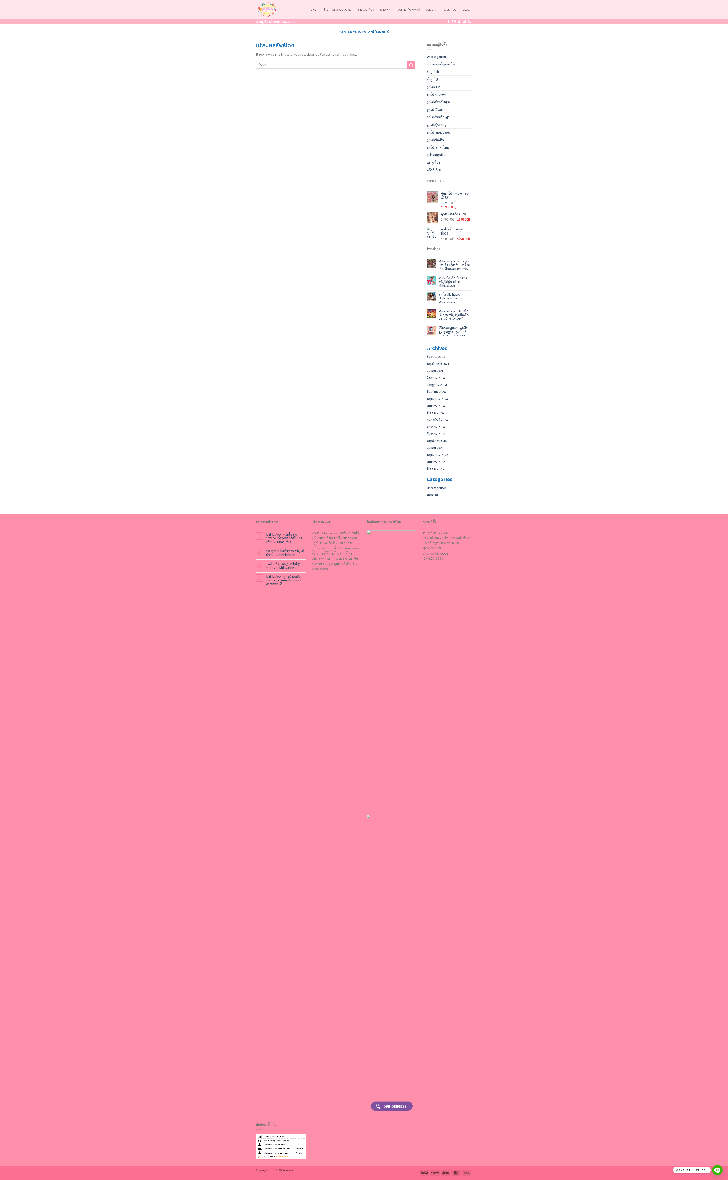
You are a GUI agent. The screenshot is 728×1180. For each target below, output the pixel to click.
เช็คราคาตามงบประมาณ (337, 9)
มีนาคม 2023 (435, 469)
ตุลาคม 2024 (435, 370)
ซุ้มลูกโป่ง (433, 79)
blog (466, 9)
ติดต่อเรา (431, 9)
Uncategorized (437, 56)
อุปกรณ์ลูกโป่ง (436, 155)
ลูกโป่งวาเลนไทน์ (438, 147)
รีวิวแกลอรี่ (449, 9)
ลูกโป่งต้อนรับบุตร (438, 102)
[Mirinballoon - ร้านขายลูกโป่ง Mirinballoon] (275, 9)
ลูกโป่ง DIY (434, 87)
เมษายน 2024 (436, 406)
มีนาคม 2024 (435, 413)
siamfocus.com (282, 1157)
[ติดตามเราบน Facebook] (448, 22)
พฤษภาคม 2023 (437, 455)
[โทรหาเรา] (469, 22)
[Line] (717, 1170)
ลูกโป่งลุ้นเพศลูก (437, 125)
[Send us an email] (464, 22)
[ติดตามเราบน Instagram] (454, 22)
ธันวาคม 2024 (436, 356)
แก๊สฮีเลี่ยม (434, 170)
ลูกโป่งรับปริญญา (438, 117)
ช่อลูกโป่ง (433, 72)
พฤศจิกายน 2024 (438, 363)
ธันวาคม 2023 (436, 434)
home (312, 9)
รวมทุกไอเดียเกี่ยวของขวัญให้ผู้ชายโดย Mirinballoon (453, 281)
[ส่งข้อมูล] (411, 65)
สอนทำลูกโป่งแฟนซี (408, 9)
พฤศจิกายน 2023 (438, 441)
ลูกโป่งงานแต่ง (436, 94)
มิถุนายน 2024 (436, 392)
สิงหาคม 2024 (436, 378)
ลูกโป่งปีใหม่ (435, 109)
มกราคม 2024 (436, 427)
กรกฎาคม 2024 (437, 385)
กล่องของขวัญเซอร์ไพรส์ (442, 64)
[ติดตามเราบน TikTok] (459, 22)
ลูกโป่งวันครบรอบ (438, 132)
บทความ (432, 495)
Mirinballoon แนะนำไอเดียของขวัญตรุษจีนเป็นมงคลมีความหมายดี (454, 315)
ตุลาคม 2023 (435, 447)
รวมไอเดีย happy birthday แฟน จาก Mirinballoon (451, 298)
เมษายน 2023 (436, 462)
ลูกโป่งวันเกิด (435, 140)
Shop (384, 9)
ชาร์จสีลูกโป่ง (366, 9)
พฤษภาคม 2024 (437, 399)
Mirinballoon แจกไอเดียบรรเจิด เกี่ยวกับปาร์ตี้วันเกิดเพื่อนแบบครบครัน (454, 265)
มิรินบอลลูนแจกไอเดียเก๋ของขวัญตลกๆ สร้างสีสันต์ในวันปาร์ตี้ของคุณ (455, 331)
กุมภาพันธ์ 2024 (437, 420)
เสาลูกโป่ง (433, 162)
